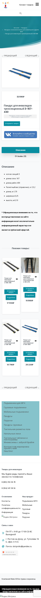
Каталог (16, 28)
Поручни (8, 421)
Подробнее (11, 297)
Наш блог (8, 451)
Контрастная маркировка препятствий (16, 448)
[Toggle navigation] (29, 5)
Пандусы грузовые (13, 425)
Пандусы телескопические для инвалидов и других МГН (21, 30)
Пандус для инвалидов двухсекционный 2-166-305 (9, 280)
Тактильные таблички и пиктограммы (16, 439)
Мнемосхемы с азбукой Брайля (19, 443)
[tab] (20, 150)
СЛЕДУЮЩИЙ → (32, 55)
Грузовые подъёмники (15, 408)
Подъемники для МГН (14, 403)
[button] (36, 62)
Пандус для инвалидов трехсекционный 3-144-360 (28, 342)
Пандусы (24, 28)
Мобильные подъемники (16, 412)
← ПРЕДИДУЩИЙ (9, 55)
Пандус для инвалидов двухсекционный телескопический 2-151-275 (28, 279)
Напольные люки (12, 434)
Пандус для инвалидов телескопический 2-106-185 (9, 342)
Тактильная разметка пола (17, 429)
